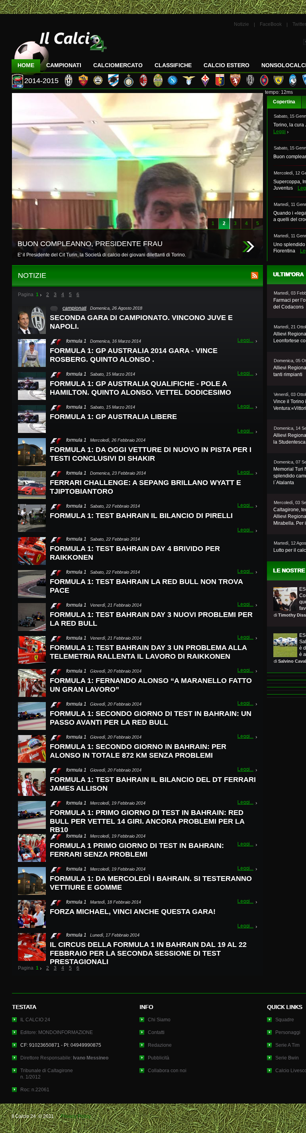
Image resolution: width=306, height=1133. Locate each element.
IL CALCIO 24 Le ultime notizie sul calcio (59, 50)
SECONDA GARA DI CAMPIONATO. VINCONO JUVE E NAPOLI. (141, 322)
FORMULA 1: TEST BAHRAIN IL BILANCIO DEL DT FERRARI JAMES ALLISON (153, 784)
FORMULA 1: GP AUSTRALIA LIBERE (113, 417)
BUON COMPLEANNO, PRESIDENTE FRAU (90, 244)
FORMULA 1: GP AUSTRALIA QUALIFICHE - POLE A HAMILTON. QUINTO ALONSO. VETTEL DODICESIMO (140, 388)
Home (26, 65)
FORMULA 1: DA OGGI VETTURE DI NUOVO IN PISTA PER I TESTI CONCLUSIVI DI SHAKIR (150, 454)
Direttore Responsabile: (64, 1058)
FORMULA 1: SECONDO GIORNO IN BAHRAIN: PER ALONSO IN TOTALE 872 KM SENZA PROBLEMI (138, 751)
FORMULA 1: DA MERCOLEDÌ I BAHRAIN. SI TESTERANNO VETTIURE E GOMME (151, 883)
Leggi (279, 131)
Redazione (160, 1045)
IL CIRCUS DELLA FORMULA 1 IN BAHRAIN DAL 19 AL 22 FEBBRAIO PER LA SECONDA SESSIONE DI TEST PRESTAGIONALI (148, 953)
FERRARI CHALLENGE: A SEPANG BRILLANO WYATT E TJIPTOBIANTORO (145, 487)
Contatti (156, 1032)
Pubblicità (158, 1058)
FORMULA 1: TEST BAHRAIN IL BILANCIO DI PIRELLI (141, 516)
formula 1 (76, 341)
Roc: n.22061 (34, 1089)
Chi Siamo (159, 1019)
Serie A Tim (287, 1045)
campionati (74, 308)
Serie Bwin (287, 1058)
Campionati (63, 65)
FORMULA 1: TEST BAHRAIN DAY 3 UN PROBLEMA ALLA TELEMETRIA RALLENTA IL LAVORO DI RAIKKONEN (148, 652)
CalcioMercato (118, 65)
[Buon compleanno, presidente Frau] (248, 246)
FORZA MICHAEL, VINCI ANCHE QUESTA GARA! (133, 912)
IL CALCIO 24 (35, 1019)
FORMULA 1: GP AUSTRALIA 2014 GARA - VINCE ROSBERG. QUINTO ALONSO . (134, 355)
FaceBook (271, 24)
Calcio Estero (226, 65)
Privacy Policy (76, 1116)
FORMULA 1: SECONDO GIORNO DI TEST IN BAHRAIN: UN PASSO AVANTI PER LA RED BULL (150, 718)
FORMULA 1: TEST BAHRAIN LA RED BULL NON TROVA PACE (146, 586)
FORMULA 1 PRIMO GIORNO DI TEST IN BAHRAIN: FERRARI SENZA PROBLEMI (137, 850)
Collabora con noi (167, 1070)
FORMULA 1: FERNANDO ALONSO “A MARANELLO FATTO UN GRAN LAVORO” (151, 685)
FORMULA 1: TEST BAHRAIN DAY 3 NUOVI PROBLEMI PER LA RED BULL (151, 619)
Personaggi (287, 1032)
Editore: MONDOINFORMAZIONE (56, 1032)
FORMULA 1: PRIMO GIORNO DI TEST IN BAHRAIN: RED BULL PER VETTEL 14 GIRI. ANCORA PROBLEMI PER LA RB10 (147, 821)
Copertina (284, 102)
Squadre (284, 1019)
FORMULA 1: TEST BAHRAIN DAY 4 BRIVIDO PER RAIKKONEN (135, 553)
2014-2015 (41, 81)
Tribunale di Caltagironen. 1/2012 (46, 1074)
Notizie (241, 24)
